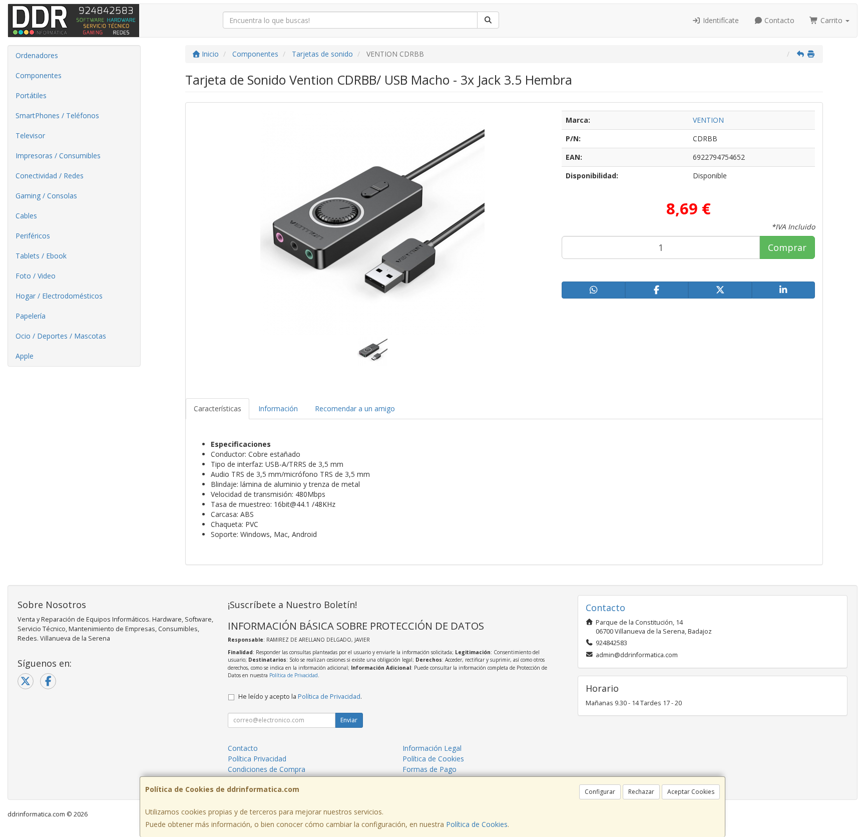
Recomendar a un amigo (355, 408)
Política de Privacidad (293, 675)
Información (278, 408)
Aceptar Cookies (690, 791)
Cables (26, 215)
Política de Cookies (477, 824)
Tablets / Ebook (41, 255)
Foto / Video (36, 276)
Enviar (348, 720)
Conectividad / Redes (50, 175)
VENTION (708, 120)
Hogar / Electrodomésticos (59, 296)
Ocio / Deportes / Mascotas (61, 336)
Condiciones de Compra (266, 769)
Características (217, 408)
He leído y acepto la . (300, 696)
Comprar (787, 247)
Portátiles (31, 95)
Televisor (30, 135)
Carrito (831, 20)
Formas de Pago (429, 769)
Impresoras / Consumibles (58, 155)
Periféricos (33, 235)
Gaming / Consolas (46, 195)
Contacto (778, 20)
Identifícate (720, 20)
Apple (25, 356)
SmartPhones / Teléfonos (57, 115)
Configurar (600, 791)
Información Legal (432, 748)
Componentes (39, 75)
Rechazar (641, 791)
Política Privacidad (257, 758)
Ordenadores (37, 55)
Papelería (31, 316)
